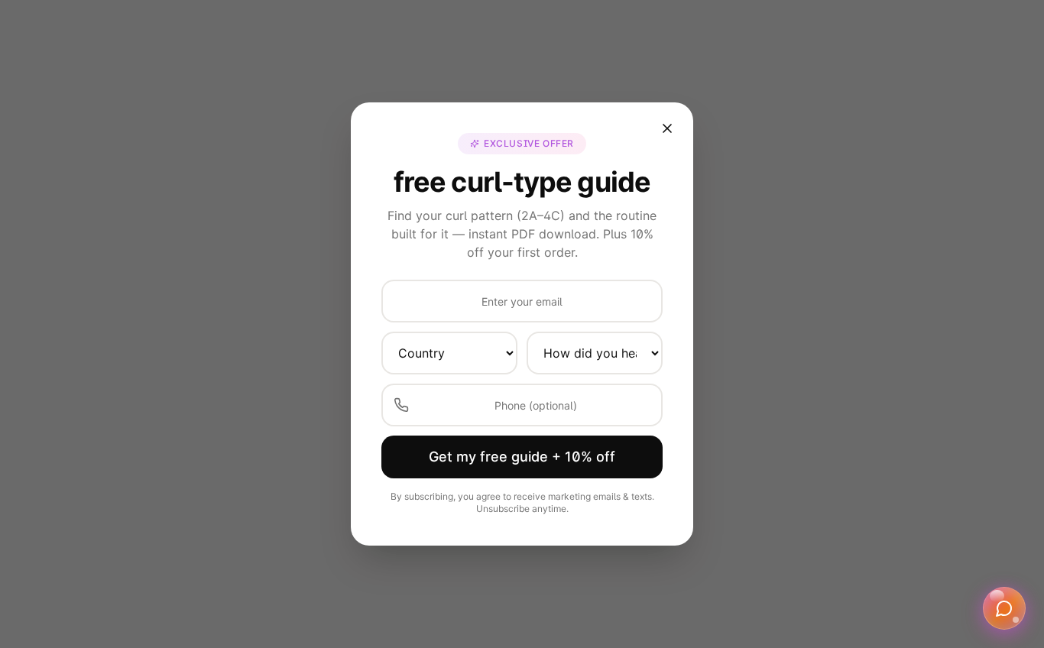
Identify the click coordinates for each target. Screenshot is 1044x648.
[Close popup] (667, 128)
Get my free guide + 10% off (522, 457)
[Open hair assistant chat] (1004, 608)
